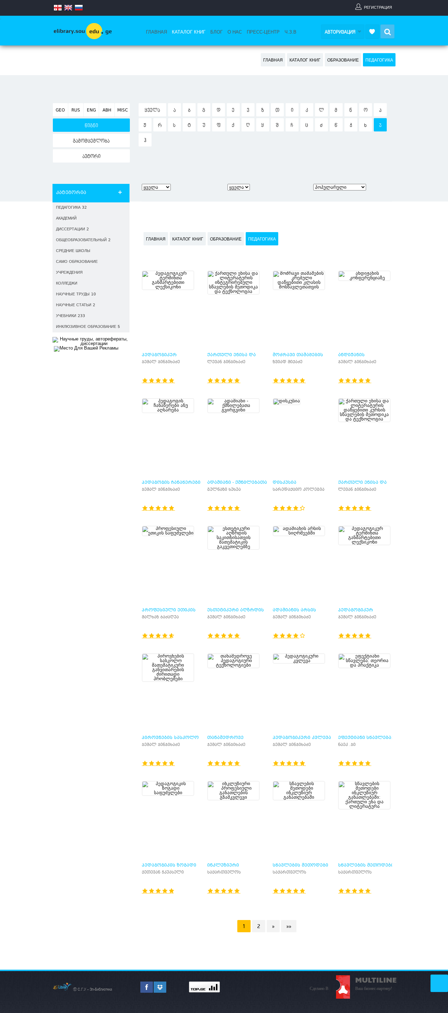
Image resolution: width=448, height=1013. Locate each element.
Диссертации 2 (72, 229)
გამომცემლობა (91, 141)
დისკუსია (284, 483)
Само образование (77, 262)
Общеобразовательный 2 (83, 240)
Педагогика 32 (71, 208)
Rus (75, 110)
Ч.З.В (290, 32)
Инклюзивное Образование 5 (88, 327)
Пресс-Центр (263, 32)
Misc (122, 110)
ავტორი (91, 156)
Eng (91, 110)
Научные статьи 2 (75, 305)
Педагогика (379, 60)
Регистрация (378, 7)
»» (288, 926)
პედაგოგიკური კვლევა (302, 738)
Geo (60, 110)
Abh (107, 110)
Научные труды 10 (76, 294)
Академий (66, 219)
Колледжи (66, 284)
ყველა (152, 110)
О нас (234, 32)
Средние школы (73, 251)
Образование (343, 60)
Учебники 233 (70, 316)
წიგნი (91, 126)
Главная (156, 32)
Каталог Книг (188, 32)
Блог (216, 32)
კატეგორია (71, 192)
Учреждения (69, 273)
